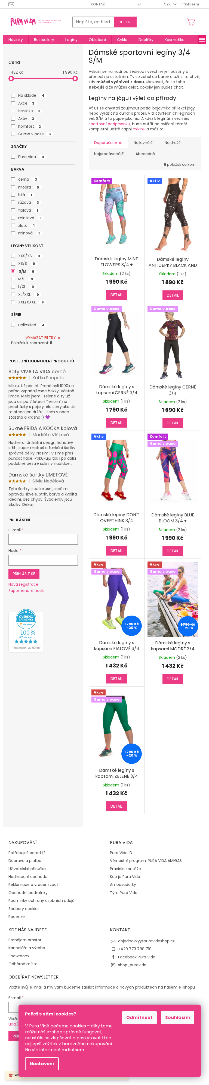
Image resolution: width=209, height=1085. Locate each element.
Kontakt (99, 4)
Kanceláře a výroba (26, 948)
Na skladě (31, 95)
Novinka (29, 111)
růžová (28, 202)
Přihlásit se (24, 573)
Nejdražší (173, 142)
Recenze (16, 916)
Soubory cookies (23, 908)
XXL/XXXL (31, 302)
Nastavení (42, 1064)
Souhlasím (177, 1017)
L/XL (26, 286)
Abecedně (145, 153)
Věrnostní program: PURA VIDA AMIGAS (146, 860)
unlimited (31, 325)
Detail (116, 294)
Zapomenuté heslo (26, 590)
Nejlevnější (143, 142)
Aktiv (26, 118)
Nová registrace (23, 584)
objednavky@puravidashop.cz (146, 941)
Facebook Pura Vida (136, 957)
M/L (25, 279)
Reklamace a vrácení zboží (34, 884)
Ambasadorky (123, 884)
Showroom (18, 956)
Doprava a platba (24, 860)
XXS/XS (29, 256)
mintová (29, 218)
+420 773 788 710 (135, 949)
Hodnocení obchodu (27, 876)
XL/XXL (28, 294)
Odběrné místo (23, 964)
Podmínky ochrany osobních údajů (41, 900)
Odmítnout (139, 1017)
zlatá (26, 225)
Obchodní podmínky (28, 892)
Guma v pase (34, 134)
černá (27, 179)
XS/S (26, 263)
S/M (26, 271)
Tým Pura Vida (123, 892)
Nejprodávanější (109, 153)
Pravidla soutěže (125, 868)
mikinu (139, 129)
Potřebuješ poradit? (26, 852)
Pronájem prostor (24, 940)
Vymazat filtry (41, 337)
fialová (28, 210)
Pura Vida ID (121, 852)
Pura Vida (31, 156)
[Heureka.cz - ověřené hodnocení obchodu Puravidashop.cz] (26, 631)
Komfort (29, 126)
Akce (26, 103)
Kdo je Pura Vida (125, 876)
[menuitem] (15, 39)
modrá (28, 187)
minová (29, 233)
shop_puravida (132, 965)
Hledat (125, 22)
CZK (168, 4)
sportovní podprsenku (109, 124)
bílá (25, 194)
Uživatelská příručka (27, 868)
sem (79, 1050)
